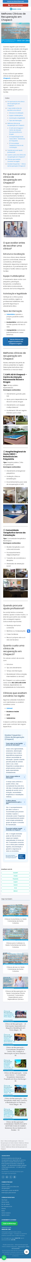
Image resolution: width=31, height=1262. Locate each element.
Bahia (3, 1211)
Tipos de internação (15, 120)
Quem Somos (6, 1184)
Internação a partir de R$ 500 (10, 1190)
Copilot (16, 882)
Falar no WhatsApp (9, 1223)
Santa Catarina (6, 1213)
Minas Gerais (5, 1202)
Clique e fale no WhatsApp (21, 856)
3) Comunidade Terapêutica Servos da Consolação (16, 145)
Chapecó (6, 78)
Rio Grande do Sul (7, 1206)
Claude (15, 876)
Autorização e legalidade (17, 118)
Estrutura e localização (16, 113)
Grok (15, 888)
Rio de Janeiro (6, 1204)
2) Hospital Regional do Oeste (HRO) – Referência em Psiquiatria (17, 139)
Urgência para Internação (16, 5)
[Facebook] (14, 1177)
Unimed (9, 708)
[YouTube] (6, 1177)
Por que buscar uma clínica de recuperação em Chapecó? (15, 104)
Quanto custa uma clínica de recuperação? (10, 1187)
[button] (4, 1257)
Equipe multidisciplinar (16, 115)
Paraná (4, 1208)
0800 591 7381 (6, 1229)
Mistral (15, 891)
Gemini (15, 885)
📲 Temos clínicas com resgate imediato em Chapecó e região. (15, 342)
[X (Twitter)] (10, 1177)
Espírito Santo (6, 1215)
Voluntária (11, 314)
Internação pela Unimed (9, 1192)
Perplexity (15, 879)
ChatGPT (15, 872)
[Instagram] (3, 1177)
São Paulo (4, 1200)
